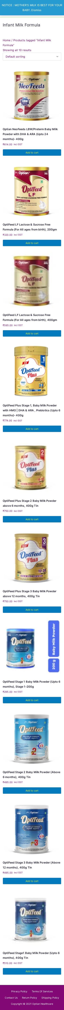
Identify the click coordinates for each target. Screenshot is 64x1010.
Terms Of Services (42, 991)
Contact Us (11, 997)
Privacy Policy (19, 991)
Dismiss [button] (36, 10)
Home (7, 40)
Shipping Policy (50, 997)
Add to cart (32, 152)
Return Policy (29, 997)
